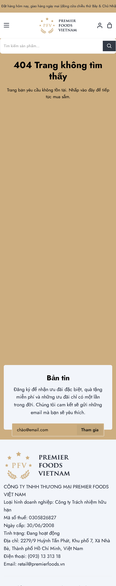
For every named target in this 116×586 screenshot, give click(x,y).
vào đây (87, 90)
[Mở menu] (5, 25)
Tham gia (89, 430)
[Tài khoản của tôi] (98, 25)
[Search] (109, 46)
